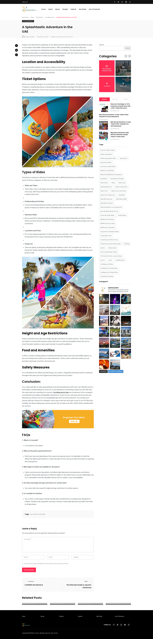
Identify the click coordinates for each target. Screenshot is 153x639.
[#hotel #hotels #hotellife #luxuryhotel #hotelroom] (126, 354)
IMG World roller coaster (107, 223)
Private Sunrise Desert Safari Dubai (110, 244)
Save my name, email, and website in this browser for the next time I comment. (46, 563)
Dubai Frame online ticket (118, 191)
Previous (31, 581)
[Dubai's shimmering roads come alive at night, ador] (104, 299)
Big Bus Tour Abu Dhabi (107, 170)
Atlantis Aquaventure (106, 154)
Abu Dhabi (82, 9)
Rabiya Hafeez (31, 603)
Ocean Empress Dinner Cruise (109, 239)
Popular (115, 99)
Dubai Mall (122, 195)
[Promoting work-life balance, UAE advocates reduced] (104, 332)
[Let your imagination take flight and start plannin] (104, 354)
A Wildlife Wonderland (34, 585)
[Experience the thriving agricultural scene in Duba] (115, 332)
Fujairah (73, 9)
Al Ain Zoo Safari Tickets (107, 150)
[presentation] (126, 56)
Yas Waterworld (28, 21)
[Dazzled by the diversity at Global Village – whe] (104, 365)
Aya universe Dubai (105, 162)
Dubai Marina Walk (121, 199)
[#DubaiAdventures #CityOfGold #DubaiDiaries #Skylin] (115, 365)
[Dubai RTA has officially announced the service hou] (126, 299)
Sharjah (65, 9)
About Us (25, 2)
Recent (104, 99)
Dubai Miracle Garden (106, 203)
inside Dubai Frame (106, 235)
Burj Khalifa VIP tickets (117, 178)
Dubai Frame (104, 191)
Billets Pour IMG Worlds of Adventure (111, 174)
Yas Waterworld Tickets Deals (108, 268)
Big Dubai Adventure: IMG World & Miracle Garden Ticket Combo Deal (120, 135)
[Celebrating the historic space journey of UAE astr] (115, 321)
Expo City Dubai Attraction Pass (109, 211)
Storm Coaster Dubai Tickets (108, 252)
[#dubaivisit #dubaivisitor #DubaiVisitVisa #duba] (126, 343)
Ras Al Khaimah (94, 9)
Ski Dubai (127, 244)
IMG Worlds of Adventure (107, 227)
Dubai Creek (121, 182)
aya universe (123, 158)
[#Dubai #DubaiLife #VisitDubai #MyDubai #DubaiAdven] (104, 343)
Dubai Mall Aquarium (106, 199)
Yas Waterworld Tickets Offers (109, 272)
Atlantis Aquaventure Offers (108, 158)
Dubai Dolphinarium (106, 187)
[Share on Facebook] (16, 45)
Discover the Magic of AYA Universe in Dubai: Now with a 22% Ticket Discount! (120, 106)
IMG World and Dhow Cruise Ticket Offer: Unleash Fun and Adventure (114, 116)
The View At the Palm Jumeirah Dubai (111, 256)
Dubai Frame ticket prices (107, 195)
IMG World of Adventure (107, 219)
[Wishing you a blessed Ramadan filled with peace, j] (126, 310)
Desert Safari (104, 182)
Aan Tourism (54, 633)
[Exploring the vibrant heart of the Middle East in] (104, 321)
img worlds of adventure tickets (109, 231)
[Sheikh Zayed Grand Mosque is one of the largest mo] (126, 332)
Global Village (122, 215)
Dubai (50, 9)
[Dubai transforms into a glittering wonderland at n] (115, 299)
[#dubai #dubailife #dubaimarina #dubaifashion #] (115, 343)
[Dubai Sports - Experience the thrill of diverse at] (126, 321)
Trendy (125, 99)
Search (101, 45)
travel (110, 260)
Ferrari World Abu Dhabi (107, 215)
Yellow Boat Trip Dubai (106, 276)
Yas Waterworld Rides (37, 514)
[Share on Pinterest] (16, 54)
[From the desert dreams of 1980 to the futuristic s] (104, 310)
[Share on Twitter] (16, 50)
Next (86, 581)
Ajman (57, 9)
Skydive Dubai (112, 248)
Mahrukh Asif (115, 111)
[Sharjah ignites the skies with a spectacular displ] (115, 310)
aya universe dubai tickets (107, 166)
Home (43, 9)
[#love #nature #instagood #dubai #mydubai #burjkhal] (115, 354)
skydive (102, 248)
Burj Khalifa (103, 178)
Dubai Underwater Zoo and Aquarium (111, 207)
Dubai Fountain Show (121, 187)
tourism (102, 260)
